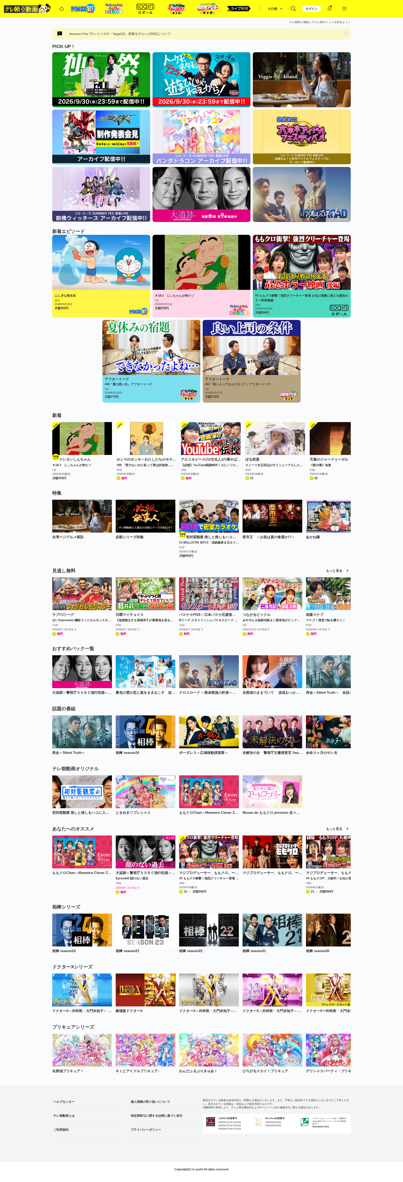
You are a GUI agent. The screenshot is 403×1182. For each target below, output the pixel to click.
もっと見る (334, 570)
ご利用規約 (61, 1129)
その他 (272, 8)
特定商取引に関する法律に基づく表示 (156, 1115)
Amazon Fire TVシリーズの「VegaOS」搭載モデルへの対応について (120, 34)
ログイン (312, 8)
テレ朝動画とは (64, 1115)
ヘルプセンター (64, 1101)
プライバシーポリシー (146, 1129)
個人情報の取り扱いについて (150, 1101)
